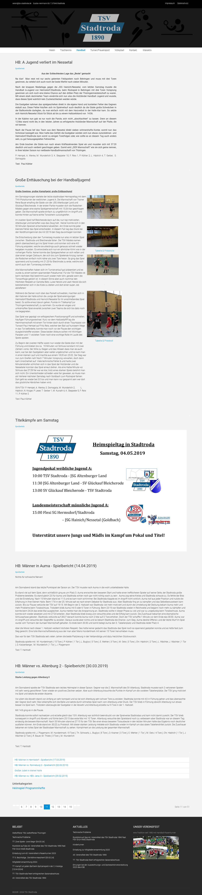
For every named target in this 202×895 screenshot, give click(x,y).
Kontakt (133, 50)
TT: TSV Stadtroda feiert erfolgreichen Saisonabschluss (96, 860)
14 (64, 807)
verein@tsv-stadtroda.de (21, 3)
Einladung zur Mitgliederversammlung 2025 (91, 850)
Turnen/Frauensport (100, 50)
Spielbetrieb (19, 68)
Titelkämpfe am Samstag (37, 420)
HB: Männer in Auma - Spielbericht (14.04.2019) (56, 566)
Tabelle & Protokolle (104, 250)
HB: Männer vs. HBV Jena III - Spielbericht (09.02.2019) (41, 776)
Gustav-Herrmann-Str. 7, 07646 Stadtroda (49, 3)
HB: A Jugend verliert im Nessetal (43, 62)
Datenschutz (182, 3)
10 (41, 807)
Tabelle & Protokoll (104, 340)
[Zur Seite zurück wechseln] (17, 805)
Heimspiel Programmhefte (28, 788)
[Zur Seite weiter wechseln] (75, 805)
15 (70, 807)
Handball (81, 50)
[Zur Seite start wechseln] (14, 805)
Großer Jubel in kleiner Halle (28, 770)
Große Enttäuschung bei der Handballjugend (52, 180)
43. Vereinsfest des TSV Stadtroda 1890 (90, 855)
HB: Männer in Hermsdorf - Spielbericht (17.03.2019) (40, 759)
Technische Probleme (82, 832)
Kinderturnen (78, 845)
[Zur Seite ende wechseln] (78, 805)
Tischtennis (65, 50)
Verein (52, 50)
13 (58, 807)
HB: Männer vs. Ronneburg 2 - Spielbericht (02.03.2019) (41, 765)
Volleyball (119, 50)
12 (53, 807)
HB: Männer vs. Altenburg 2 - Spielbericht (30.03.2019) (61, 666)
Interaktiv (147, 50)
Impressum (170, 3)
